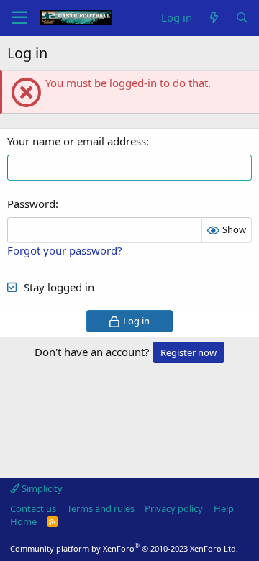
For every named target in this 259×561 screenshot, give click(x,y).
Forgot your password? (64, 250)
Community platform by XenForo (124, 548)
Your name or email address (76, 141)
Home (23, 521)
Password (31, 203)
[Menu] (20, 18)
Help (224, 508)
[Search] (242, 17)
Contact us (33, 508)
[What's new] (213, 17)
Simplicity (41, 488)
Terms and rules (101, 508)
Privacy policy (174, 508)
